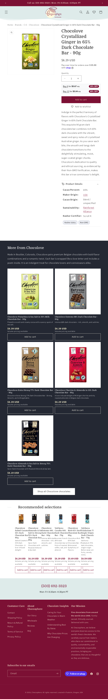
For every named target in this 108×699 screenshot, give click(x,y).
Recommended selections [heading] (40, 507)
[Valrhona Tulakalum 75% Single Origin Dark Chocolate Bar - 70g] (87, 519)
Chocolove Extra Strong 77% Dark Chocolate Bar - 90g (30, 391)
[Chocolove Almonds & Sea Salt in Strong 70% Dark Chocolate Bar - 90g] (34, 519)
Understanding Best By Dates (56, 626)
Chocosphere (37, 692)
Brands (18, 24)
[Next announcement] (102, 3)
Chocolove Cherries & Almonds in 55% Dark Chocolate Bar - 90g (76, 391)
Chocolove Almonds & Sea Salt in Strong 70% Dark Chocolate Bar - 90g (28, 465)
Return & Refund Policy (15, 624)
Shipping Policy (14, 617)
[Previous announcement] (6, 3)
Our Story (32, 615)
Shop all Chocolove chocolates (54, 491)
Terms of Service (15, 631)
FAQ (29, 631)
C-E (25, 24)
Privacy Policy (14, 636)
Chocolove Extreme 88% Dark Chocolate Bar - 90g (76, 318)
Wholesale (32, 620)
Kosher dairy (70, 222)
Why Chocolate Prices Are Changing (57, 635)
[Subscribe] (57, 673)
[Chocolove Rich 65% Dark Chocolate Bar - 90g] (74, 519)
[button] (6, 12)
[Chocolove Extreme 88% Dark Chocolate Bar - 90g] (47, 519)
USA (85, 194)
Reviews (31, 625)
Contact (11, 612)
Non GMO (84, 222)
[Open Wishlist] (94, 12)
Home (10, 24)
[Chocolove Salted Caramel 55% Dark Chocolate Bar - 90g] (21, 519)
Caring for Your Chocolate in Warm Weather (56, 616)
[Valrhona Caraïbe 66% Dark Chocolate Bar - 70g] (61, 519)
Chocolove (34, 24)
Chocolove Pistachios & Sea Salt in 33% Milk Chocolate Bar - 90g (28, 318)
